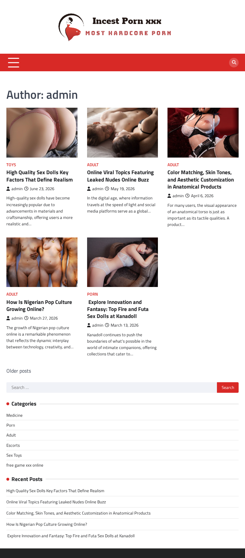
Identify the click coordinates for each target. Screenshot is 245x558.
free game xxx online (24, 465)
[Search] (234, 62)
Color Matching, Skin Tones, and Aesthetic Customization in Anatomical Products (200, 179)
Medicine (14, 415)
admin (17, 189)
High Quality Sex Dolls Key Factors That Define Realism (39, 175)
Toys (11, 164)
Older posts (18, 371)
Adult (93, 164)
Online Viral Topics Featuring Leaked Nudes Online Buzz (120, 175)
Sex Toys (14, 455)
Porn (92, 294)
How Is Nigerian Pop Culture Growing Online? (39, 305)
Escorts (13, 445)
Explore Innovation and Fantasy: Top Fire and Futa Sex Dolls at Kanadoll (118, 309)
